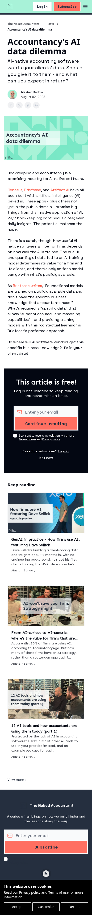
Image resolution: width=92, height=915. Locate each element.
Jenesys (15, 189)
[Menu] (85, 5)
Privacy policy (29, 892)
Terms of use (58, 892)
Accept (17, 906)
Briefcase (32, 189)
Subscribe (67, 6)
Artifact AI (59, 189)
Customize (46, 906)
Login (42, 6)
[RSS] (46, 873)
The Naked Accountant (23, 24)
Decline (74, 906)
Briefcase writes (27, 285)
